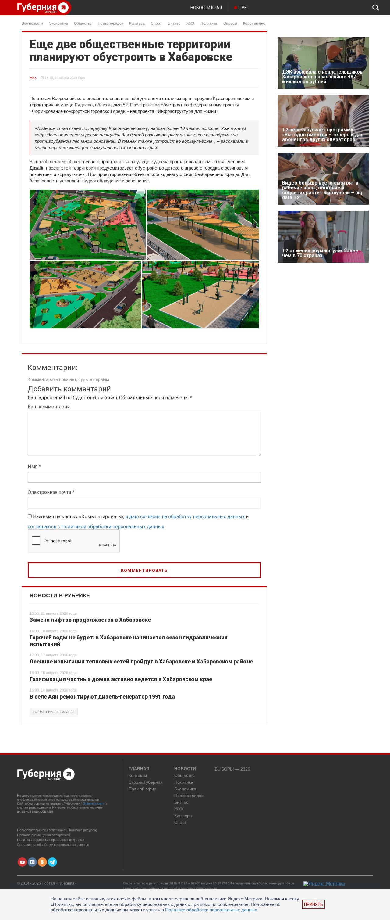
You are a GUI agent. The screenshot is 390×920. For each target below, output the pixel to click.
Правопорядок (110, 23)
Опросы (230, 23)
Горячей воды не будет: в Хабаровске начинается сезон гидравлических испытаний (128, 640)
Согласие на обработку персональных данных (53, 844)
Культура (137, 23)
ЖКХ (190, 23)
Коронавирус (254, 23)
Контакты (138, 775)
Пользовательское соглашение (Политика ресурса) (57, 830)
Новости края (206, 7)
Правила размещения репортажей (43, 835)
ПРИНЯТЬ (313, 904)
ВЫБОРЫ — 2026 (232, 769)
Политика (208, 23)
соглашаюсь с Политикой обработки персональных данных (96, 527)
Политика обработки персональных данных (50, 840)
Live (243, 7)
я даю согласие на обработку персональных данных (185, 516)
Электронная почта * (51, 492)
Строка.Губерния (146, 782)
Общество (83, 23)
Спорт (156, 23)
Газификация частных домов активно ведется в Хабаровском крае (121, 679)
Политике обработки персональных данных (211, 909)
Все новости (32, 23)
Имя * (34, 466)
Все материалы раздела (54, 711)
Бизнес (174, 23)
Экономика (58, 23)
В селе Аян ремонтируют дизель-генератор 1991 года (102, 696)
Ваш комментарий (49, 407)
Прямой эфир (142, 789)
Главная (139, 769)
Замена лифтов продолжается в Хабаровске (90, 619)
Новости (185, 769)
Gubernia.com (93, 803)
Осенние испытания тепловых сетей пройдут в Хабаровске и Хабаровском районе (141, 661)
